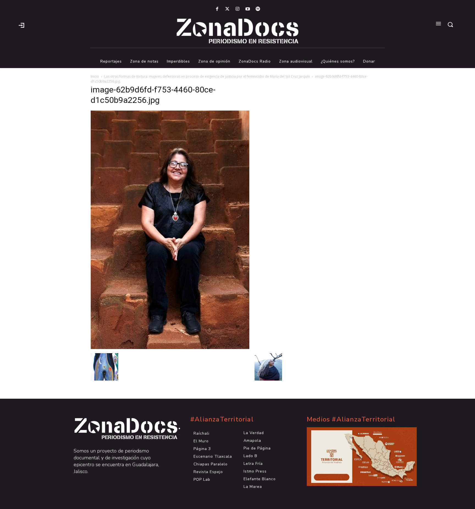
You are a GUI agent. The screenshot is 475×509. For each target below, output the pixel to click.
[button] (450, 24)
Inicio (95, 76)
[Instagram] (237, 9)
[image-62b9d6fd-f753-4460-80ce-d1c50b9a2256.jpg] (170, 347)
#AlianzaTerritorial (222, 419)
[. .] (121, 428)
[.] (21, 25)
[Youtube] (248, 9)
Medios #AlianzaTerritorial (351, 419)
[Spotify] (258, 9)
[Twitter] (227, 9)
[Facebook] (217, 9)
